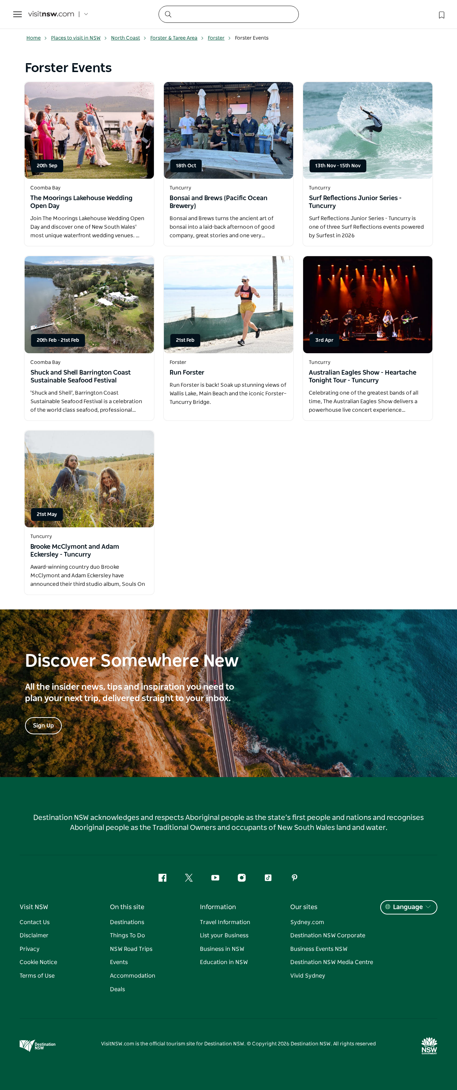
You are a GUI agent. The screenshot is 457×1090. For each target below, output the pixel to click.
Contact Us (35, 922)
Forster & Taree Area (173, 38)
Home (33, 38)
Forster (216, 38)
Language (408, 907)
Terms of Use (37, 976)
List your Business (224, 935)
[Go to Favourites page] (441, 14)
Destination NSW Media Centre (331, 962)
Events (119, 962)
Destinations (127, 922)
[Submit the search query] (167, 13)
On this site (127, 907)
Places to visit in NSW (76, 38)
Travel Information (225, 922)
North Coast (125, 38)
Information (218, 907)
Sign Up (43, 726)
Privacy (30, 949)
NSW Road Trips (131, 949)
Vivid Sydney (307, 976)
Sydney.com (307, 922)
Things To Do (127, 935)
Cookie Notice (38, 962)
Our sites (303, 907)
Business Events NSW (318, 949)
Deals (117, 989)
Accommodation (132, 976)
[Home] (51, 14)
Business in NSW (222, 949)
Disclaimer (34, 935)
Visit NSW (34, 907)
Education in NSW (224, 962)
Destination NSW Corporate (327, 935)
